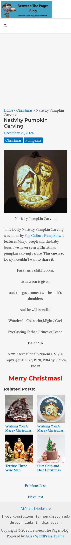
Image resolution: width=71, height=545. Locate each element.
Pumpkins (33, 140)
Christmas (24, 110)
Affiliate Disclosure (35, 508)
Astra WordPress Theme (45, 536)
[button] (5, 25)
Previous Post (35, 486)
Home (8, 110)
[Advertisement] (35, 70)
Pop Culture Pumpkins (42, 235)
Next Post (35, 497)
